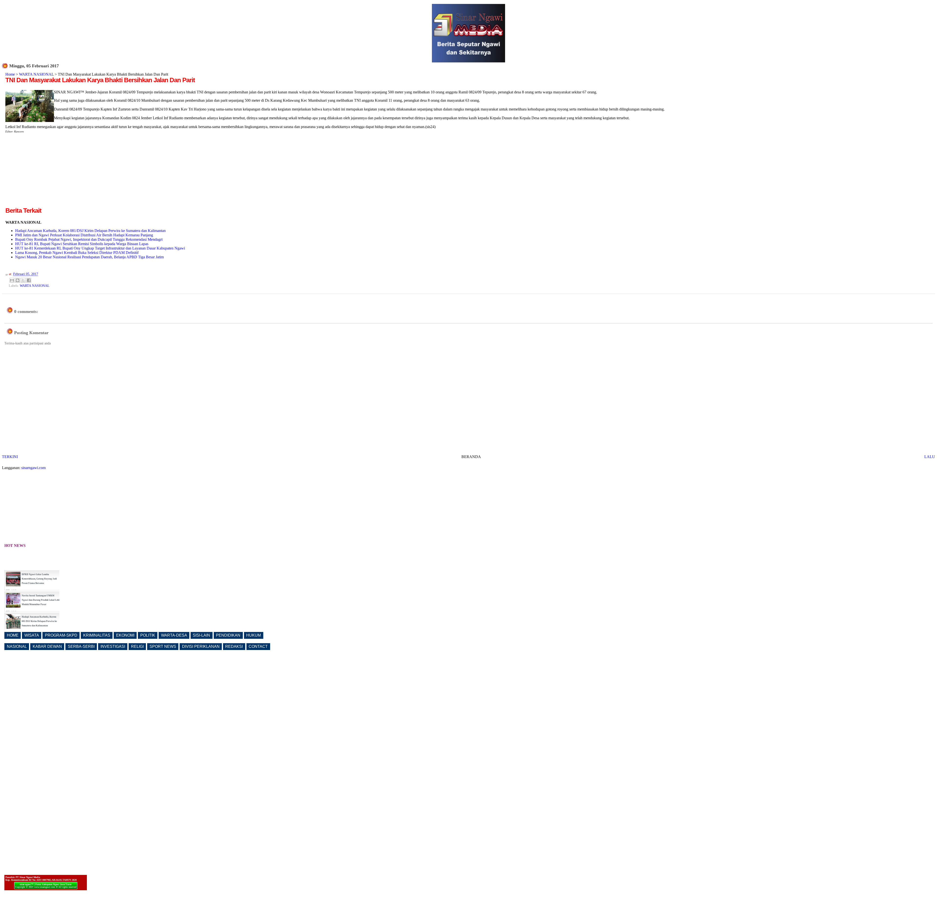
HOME (13, 635)
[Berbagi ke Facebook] (28, 280)
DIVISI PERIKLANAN (201, 646)
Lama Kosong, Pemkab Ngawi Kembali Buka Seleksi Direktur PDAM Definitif (77, 252)
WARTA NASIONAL (36, 74)
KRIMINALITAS (96, 635)
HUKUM (253, 635)
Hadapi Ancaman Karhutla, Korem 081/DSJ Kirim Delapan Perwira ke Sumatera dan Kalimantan (90, 231)
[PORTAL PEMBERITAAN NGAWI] (468, 61)
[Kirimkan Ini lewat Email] (12, 280)
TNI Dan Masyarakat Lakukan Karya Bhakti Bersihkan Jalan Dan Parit (100, 80)
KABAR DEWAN (47, 646)
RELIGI (137, 646)
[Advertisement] (46, 172)
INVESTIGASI (113, 646)
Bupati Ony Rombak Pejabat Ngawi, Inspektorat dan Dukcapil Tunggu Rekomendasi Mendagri (89, 239)
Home (10, 74)
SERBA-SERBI (81, 646)
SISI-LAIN (201, 635)
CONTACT (258, 646)
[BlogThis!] (17, 280)
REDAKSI (234, 646)
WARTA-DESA (174, 635)
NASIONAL (17, 646)
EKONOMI (125, 635)
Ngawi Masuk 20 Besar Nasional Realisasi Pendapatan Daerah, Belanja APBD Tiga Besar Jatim (89, 257)
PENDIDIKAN (228, 635)
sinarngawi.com (33, 468)
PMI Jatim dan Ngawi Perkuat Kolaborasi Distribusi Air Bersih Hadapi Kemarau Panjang (84, 235)
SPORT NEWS (163, 646)
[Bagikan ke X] (23, 280)
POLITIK (147, 635)
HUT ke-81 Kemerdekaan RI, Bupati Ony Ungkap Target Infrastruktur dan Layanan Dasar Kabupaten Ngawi (100, 248)
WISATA (31, 635)
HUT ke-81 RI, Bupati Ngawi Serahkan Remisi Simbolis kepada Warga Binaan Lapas (81, 244)
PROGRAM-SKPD (61, 635)
